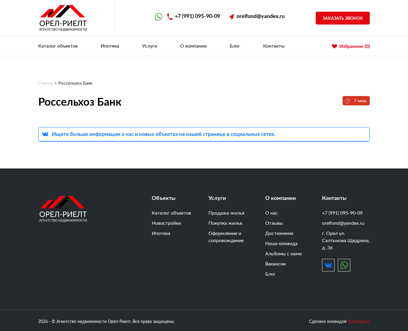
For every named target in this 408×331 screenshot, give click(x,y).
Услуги (149, 46)
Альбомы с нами (283, 253)
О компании (193, 46)
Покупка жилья (225, 223)
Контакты (274, 46)
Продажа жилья (226, 213)
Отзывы (274, 223)
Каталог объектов (58, 46)
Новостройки (166, 223)
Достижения (279, 233)
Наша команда (281, 243)
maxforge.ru (359, 322)
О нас (271, 213)
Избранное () (354, 46)
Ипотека (110, 46)
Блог (235, 46)
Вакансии (275, 264)
